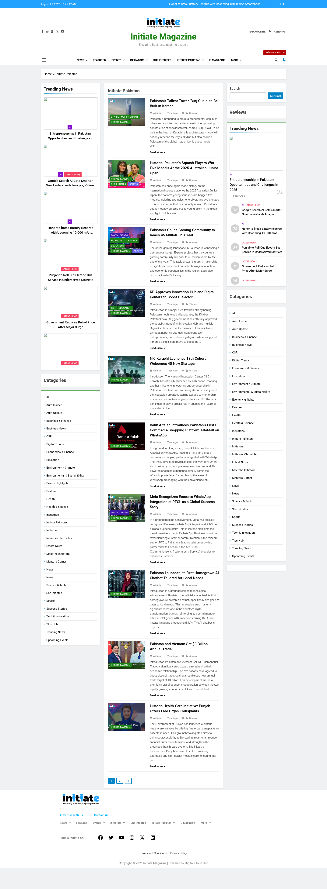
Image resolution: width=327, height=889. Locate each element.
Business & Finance (58, 420)
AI (70, 127)
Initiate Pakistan (189, 60)
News (80, 60)
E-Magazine (217, 60)
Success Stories (56, 608)
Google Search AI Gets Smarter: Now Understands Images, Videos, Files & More (70, 185)
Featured (99, 60)
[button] (65, 823)
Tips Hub (52, 624)
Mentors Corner (56, 561)
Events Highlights (57, 483)
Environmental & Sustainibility (65, 475)
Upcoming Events (57, 640)
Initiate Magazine (163, 37)
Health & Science (57, 506)
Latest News (72, 174)
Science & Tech (56, 585)
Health (50, 499)
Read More (156, 152)
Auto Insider (54, 405)
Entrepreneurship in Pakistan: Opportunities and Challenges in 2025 (70, 138)
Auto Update (54, 413)
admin (157, 113)
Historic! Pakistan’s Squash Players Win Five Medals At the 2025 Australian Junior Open (184, 168)
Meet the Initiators (58, 554)
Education (52, 460)
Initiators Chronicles (59, 538)
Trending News (55, 632)
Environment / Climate (60, 467)
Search (235, 89)
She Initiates (162, 60)
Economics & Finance (60, 452)
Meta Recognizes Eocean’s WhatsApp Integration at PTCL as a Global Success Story (182, 501)
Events (116, 60)
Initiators (137, 60)
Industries (52, 514)
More (234, 60)
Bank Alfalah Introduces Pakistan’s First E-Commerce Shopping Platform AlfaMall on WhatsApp (184, 430)
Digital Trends (55, 444)
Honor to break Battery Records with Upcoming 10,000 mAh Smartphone (70, 232)
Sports (50, 600)
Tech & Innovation (57, 616)
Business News (56, 428)
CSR (49, 436)
